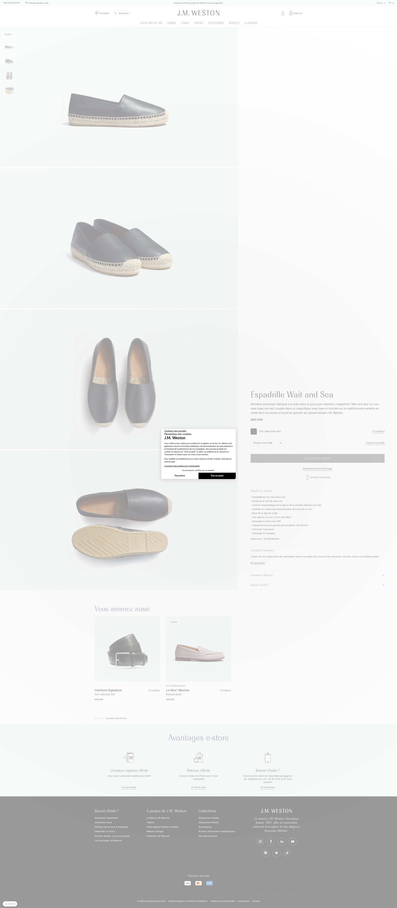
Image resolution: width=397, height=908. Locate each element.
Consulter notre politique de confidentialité (182, 466)
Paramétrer (180, 476)
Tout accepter (217, 476)
